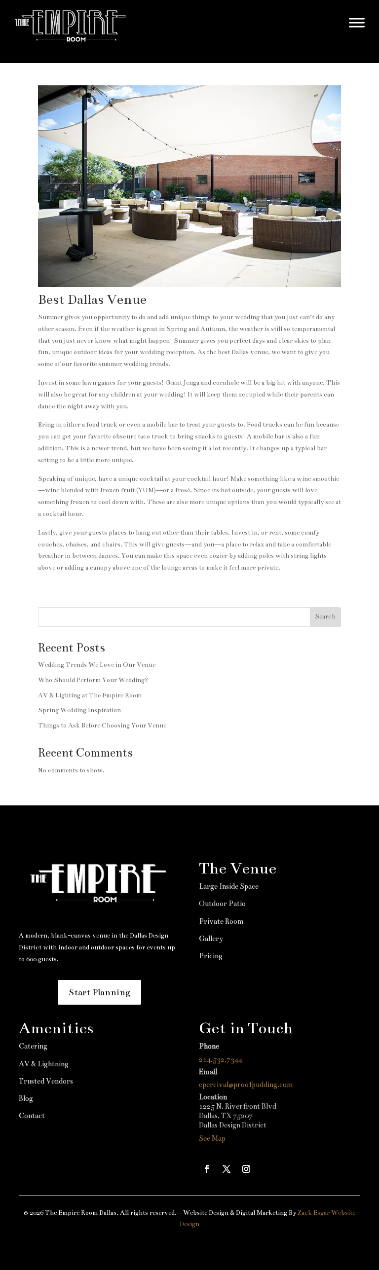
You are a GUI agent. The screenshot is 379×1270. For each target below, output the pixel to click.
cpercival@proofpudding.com (246, 1084)
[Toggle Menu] (357, 22)
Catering (33, 1046)
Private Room (221, 921)
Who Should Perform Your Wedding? (93, 680)
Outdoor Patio (222, 903)
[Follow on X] (226, 1169)
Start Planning (99, 992)
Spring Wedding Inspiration (79, 710)
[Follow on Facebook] (207, 1169)
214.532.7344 (220, 1059)
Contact (32, 1115)
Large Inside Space (229, 886)
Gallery (211, 938)
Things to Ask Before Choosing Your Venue (102, 725)
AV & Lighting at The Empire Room (90, 695)
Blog (26, 1098)
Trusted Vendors (46, 1081)
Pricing (211, 955)
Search (325, 616)
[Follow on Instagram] (246, 1169)
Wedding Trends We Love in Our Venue (96, 665)
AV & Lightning (44, 1063)
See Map (212, 1138)
